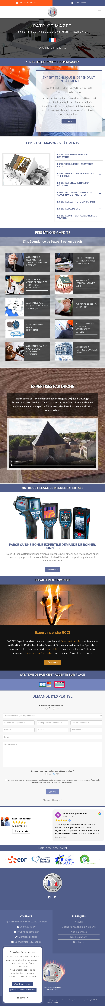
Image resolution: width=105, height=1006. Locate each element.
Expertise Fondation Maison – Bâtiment (74, 184)
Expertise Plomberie (68, 208)
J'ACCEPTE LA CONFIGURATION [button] (22, 989)
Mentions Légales (27, 936)
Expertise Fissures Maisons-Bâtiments (72, 155)
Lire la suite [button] (60, 837)
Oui (49, 708)
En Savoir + (22, 997)
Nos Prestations (78, 936)
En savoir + (69, 121)
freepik (89, 1000)
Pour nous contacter (28, 931)
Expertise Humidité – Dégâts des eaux (75, 165)
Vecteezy (55, 1002)
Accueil (79, 921)
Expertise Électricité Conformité (76, 201)
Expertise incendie (70, 641)
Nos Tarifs (78, 942)
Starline (65, 1000)
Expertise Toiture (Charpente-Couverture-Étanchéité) (74, 193)
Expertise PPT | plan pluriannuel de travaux (77, 216)
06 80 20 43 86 (28, 926)
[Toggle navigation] (98, 11)
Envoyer (52, 792)
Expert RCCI (50, 648)
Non (57, 708)
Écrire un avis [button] (21, 831)
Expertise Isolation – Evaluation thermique (75, 174)
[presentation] (5, 859)
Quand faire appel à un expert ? (79, 926)
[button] (2, 425)
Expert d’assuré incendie (38, 652)
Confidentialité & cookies (28, 941)
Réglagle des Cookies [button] (22, 984)
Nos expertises (79, 931)
